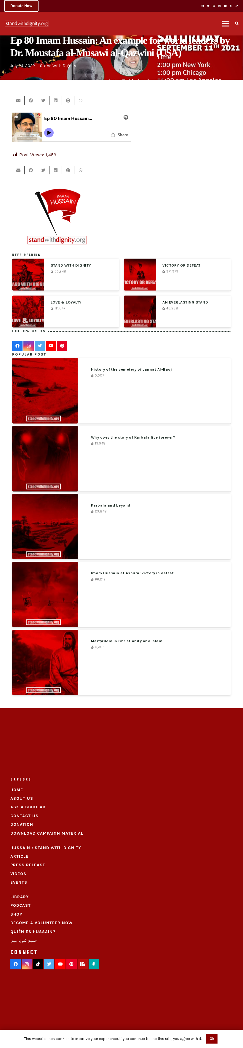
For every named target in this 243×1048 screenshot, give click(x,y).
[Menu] (226, 23)
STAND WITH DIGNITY (71, 265)
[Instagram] (219, 6)
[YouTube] (225, 6)
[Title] (230, 6)
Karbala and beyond (110, 505)
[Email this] (18, 100)
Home (16, 789)
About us (21, 798)
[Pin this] (68, 100)
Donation (21, 824)
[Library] (83, 964)
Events (18, 882)
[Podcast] (94, 964)
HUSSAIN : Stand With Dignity (45, 847)
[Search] (237, 23)
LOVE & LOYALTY (66, 302)
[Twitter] (208, 6)
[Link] (26, 24)
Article (19, 856)
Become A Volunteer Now (41, 922)
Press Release (27, 864)
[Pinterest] (214, 6)
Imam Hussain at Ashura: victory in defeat (132, 573)
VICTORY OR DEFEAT (181, 265)
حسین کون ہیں (23, 940)
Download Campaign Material (46, 833)
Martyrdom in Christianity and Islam (127, 641)
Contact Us (24, 815)
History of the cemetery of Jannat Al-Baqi (131, 369)
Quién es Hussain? (32, 931)
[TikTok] (236, 6)
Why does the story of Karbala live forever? (133, 437)
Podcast (20, 905)
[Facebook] (202, 6)
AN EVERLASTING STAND (185, 302)
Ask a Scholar (28, 806)
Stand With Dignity (58, 65)
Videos (18, 873)
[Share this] (31, 100)
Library (19, 896)
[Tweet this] (43, 100)
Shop (16, 914)
